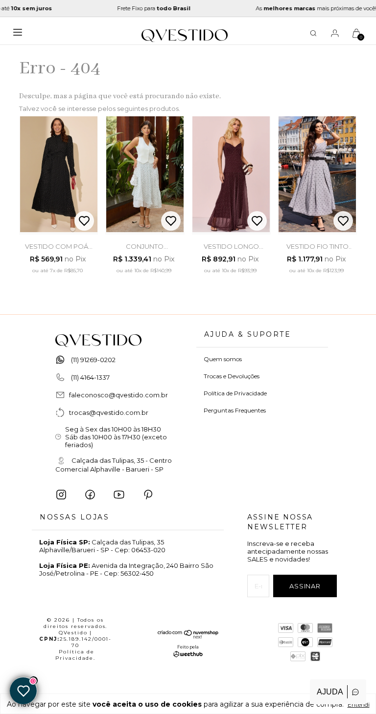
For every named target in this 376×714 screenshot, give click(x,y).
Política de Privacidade (235, 393)
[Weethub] (188, 655)
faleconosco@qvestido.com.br (118, 395)
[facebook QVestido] (90, 494)
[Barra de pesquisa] (313, 34)
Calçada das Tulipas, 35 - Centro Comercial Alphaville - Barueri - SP (113, 465)
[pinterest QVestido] (148, 494)
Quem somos (223, 359)
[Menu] (20, 35)
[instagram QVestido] (61, 494)
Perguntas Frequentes (235, 410)
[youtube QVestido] (119, 494)
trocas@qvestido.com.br (108, 412)
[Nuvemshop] (188, 636)
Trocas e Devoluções (231, 376)
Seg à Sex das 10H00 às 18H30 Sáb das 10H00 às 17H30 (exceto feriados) (116, 437)
